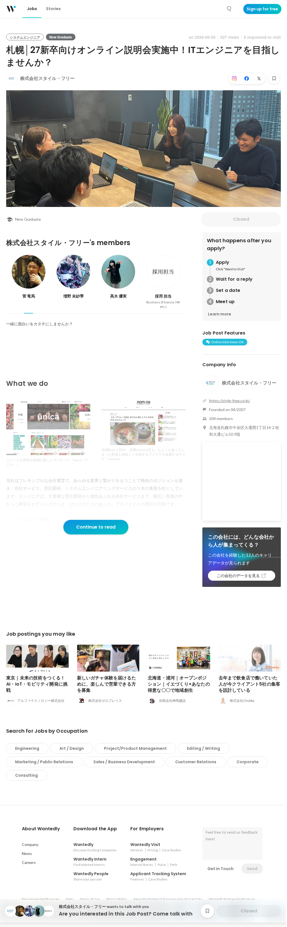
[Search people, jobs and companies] (229, 9)
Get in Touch (220, 868)
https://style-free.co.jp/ (229, 400)
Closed (241, 219)
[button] (41, 828)
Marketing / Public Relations (44, 762)
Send (252, 868)
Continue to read (95, 527)
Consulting (26, 775)
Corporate (248, 762)
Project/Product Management (135, 748)
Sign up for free (262, 9)
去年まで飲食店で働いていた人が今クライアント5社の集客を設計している (250, 684)
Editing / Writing (203, 748)
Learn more (219, 314)
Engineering (27, 748)
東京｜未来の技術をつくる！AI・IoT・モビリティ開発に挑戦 (37, 684)
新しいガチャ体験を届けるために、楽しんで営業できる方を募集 (106, 684)
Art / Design (71, 748)
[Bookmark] (274, 78)
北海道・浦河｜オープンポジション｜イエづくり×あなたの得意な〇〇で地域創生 (179, 684)
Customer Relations (195, 762)
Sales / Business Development (124, 762)
